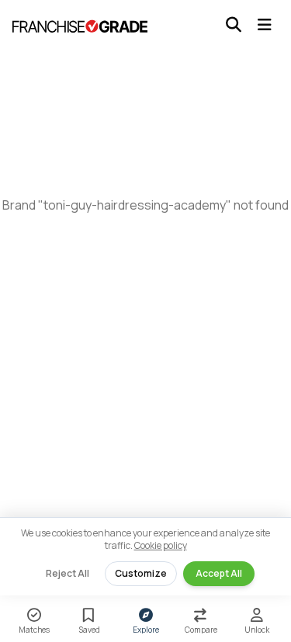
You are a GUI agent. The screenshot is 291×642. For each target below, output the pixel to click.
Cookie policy (160, 545)
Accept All (219, 573)
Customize (141, 573)
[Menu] (265, 25)
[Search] (234, 25)
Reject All (67, 573)
